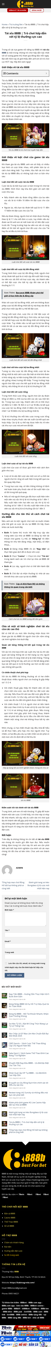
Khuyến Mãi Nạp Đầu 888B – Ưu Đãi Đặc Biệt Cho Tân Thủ (29, 1064)
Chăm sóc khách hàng (14, 1242)
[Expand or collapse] (46, 73)
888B (4, 52)
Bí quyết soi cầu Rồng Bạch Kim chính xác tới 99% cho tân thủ (28, 1084)
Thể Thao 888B (11, 1222)
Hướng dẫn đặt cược (13, 1251)
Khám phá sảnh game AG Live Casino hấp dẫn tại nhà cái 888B (27, 1103)
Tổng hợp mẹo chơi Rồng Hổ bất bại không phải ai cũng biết (13, 885)
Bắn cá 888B (9, 1213)
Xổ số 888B (9, 1226)
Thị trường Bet (15, 24)
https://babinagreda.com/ (37, 1180)
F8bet (29, 1194)
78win (21, 1194)
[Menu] (3, 4)
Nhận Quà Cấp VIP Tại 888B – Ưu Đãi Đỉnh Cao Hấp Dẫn (27, 1074)
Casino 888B (9, 1217)
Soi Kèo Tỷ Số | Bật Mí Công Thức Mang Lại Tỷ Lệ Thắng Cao (28, 1025)
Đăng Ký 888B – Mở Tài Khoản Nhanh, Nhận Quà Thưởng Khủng (29, 1015)
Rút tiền (7, 1246)
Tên (7, 930)
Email (8, 941)
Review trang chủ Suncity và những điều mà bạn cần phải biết (28, 1094)
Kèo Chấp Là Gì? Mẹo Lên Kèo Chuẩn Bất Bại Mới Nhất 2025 (29, 1035)
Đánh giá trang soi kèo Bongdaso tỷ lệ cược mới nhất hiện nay (38, 885)
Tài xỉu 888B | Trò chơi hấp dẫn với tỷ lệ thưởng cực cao (26, 1123)
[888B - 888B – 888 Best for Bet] (25, 4)
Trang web (9, 952)
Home (4, 24)
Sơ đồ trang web (11, 1255)
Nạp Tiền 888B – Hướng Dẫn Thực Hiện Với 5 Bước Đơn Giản (29, 995)
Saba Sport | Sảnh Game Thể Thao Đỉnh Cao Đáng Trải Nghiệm (29, 1054)
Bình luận (9, 910)
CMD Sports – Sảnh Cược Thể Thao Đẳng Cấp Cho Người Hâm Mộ (27, 1044)
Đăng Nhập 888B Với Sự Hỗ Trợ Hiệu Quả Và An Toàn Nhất (29, 1005)
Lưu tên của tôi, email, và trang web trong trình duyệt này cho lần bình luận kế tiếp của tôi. (25, 967)
